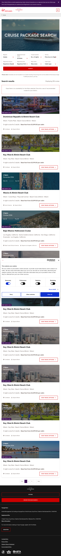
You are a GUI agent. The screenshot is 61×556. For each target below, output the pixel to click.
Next (39, 481)
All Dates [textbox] (19, 58)
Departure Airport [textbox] (8, 64)
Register (6, 529)
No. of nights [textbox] (35, 57)
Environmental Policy (7, 547)
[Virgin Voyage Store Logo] (18, 10)
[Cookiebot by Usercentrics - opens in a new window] (48, 260)
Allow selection (30, 294)
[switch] (23, 283)
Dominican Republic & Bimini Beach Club (21, 117)
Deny (11, 294)
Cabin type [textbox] (48, 64)
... (34, 481)
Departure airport (7, 61)
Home (4, 15)
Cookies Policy (5, 539)
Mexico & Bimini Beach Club (15, 193)
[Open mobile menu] (57, 10)
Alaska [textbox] (5, 57)
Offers (30, 494)
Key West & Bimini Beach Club (16, 155)
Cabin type (47, 61)
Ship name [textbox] (34, 64)
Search (30, 68)
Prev (22, 481)
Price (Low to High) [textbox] (50, 57)
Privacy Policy (5, 541)
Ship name (33, 61)
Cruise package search (31, 500)
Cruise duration (35, 54)
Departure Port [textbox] (21, 64)
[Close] (58, 2)
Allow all (49, 294)
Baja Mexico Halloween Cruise (17, 231)
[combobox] (8, 57)
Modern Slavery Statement (8, 544)
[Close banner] (58, 260)
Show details (52, 289)
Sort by (46, 54)
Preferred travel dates (21, 55)
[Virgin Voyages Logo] (8, 10)
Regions (5, 54)
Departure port (21, 61)
